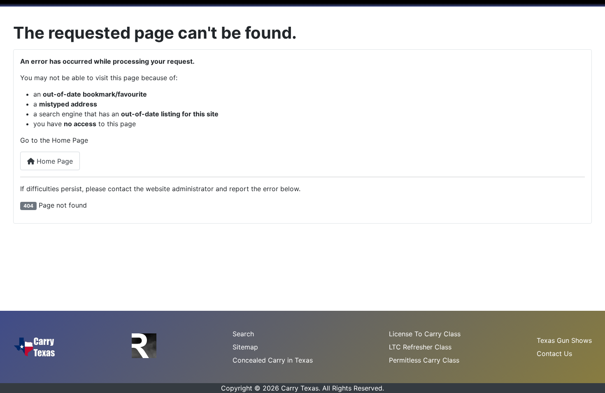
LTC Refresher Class (420, 347)
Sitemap (245, 347)
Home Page (54, 161)
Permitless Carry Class (424, 360)
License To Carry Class (425, 334)
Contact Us (554, 353)
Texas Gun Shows (564, 340)
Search (243, 334)
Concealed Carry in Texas (273, 360)
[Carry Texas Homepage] (34, 346)
